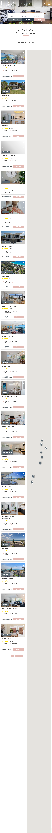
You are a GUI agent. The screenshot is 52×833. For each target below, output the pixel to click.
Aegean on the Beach (9, 156)
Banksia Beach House (9, 426)
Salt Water (5, 95)
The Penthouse (6, 548)
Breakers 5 (5, 125)
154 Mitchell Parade (8, 65)
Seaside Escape (6, 638)
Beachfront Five (7, 578)
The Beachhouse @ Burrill (10, 608)
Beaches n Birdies (7, 366)
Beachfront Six (7, 186)
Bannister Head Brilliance (10, 306)
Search (39, 19)
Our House (5, 276)
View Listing (18, 76)
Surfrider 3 (5, 456)
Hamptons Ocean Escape (10, 396)
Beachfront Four (7, 336)
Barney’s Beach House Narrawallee (9, 517)
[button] (3, 12)
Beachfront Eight (8, 246)
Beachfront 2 (6, 486)
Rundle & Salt (6, 216)
